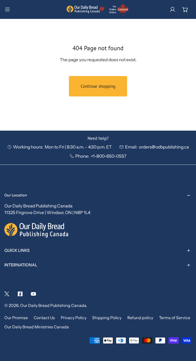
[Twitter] (7, 293)
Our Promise (16, 317)
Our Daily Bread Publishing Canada (53, 305)
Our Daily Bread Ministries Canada (36, 327)
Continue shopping (98, 86)
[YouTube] (33, 293)
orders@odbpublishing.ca (164, 147)
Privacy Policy (74, 317)
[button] (185, 9)
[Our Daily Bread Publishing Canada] (86, 10)
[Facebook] (20, 293)
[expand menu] (7, 9)
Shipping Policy (106, 317)
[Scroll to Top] (186, 333)
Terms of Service (174, 317)
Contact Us (44, 317)
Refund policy (140, 317)
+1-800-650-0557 (108, 156)
